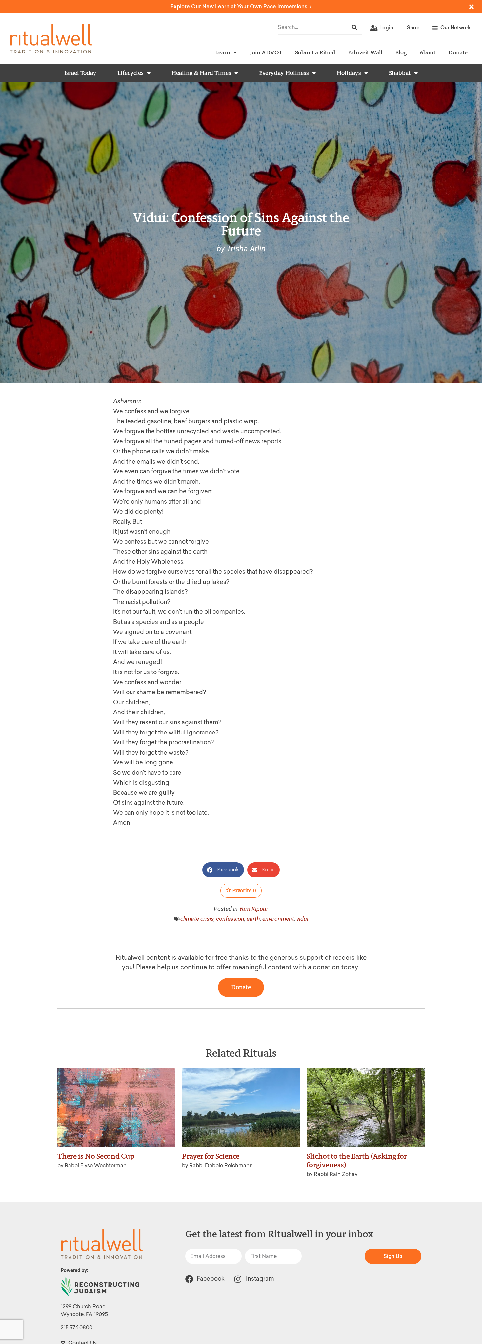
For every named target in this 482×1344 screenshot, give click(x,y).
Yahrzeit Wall (365, 52)
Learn (222, 52)
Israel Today (80, 73)
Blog (401, 52)
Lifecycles (130, 73)
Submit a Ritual (315, 52)
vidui (302, 918)
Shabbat (400, 73)
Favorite (243, 890)
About (427, 52)
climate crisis (197, 918)
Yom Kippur (253, 908)
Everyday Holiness (284, 73)
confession (230, 918)
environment (278, 918)
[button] (223, 869)
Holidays (349, 73)
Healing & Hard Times (201, 73)
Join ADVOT (266, 52)
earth (253, 918)
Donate (458, 52)
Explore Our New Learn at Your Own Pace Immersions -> (241, 6)
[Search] (354, 27)
